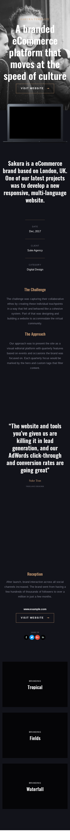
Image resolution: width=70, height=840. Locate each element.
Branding (35, 681)
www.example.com (35, 609)
